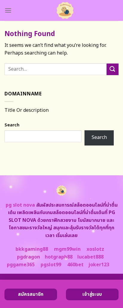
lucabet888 (90, 257)
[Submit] (113, 69)
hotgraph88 (59, 257)
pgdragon (28, 257)
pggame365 (21, 264)
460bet (75, 264)
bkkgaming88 (32, 249)
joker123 (98, 264)
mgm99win (67, 249)
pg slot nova (20, 205)
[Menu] (8, 10)
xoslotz (95, 249)
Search (11, 125)
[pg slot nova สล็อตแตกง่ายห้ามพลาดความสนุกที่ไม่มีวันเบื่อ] (65, 10)
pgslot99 (51, 264)
